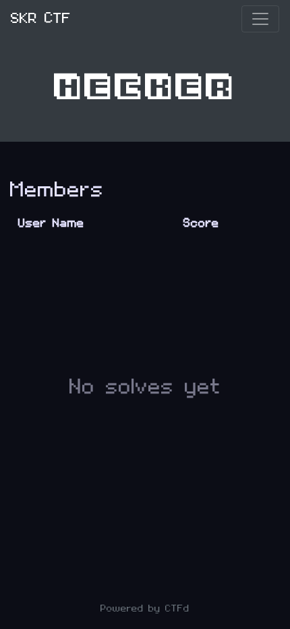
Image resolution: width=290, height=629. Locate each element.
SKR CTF (41, 18)
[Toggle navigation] (260, 18)
